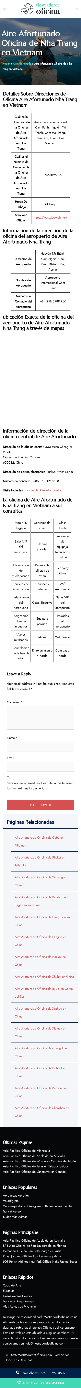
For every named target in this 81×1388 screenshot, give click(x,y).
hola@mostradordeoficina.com (45, 1343)
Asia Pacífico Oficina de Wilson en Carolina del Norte (39, 1161)
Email (12, 758)
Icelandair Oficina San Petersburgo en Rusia (32, 1251)
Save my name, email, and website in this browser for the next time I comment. (40, 786)
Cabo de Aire (12, 1285)
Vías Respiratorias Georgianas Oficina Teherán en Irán (38, 1206)
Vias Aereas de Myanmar (19, 1306)
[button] (77, 8)
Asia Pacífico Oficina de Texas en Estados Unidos (35, 1166)
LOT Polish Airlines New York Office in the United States (40, 1261)
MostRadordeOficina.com (35, 1355)
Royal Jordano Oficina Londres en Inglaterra (32, 1256)
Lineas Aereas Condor (17, 1296)
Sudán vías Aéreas (15, 1216)
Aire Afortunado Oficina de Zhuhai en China (44, 976)
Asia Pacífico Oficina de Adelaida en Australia (34, 1156)
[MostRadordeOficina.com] (40, 8)
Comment (14, 702)
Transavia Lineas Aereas (18, 1301)
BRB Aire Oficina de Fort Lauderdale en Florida (34, 1245)
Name (12, 738)
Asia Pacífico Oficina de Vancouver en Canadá (34, 1171)
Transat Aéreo (12, 1211)
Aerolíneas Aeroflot (16, 1195)
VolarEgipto (11, 1201)
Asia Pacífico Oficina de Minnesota (26, 1150)
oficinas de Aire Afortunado (42, 490)
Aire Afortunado (22, 64)
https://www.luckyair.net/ (50, 217)
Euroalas (8, 1290)
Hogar (6, 64)
